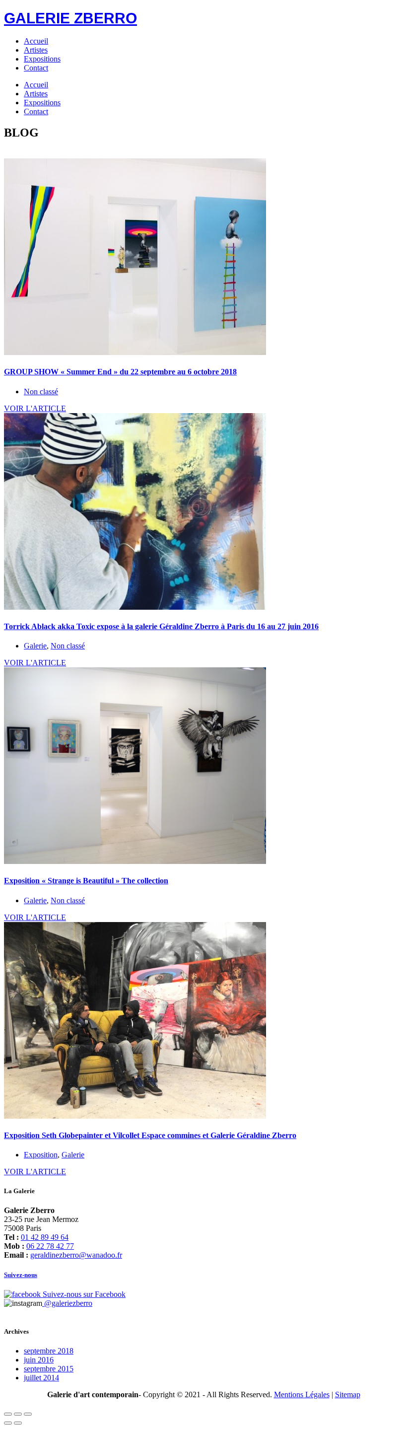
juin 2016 (39, 1360)
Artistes (36, 50)
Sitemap (347, 1394)
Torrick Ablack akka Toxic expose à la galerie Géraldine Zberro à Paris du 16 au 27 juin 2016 (161, 626)
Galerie (35, 646)
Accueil (36, 41)
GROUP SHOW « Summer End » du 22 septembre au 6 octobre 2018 (120, 371)
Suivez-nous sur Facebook (83, 1294)
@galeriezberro (67, 1303)
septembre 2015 (48, 1368)
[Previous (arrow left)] (8, 1423)
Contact (36, 68)
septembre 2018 (48, 1351)
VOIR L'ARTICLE (35, 408)
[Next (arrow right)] (18, 1423)
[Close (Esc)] (8, 1414)
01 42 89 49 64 (44, 1237)
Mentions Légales (302, 1394)
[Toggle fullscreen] (18, 1414)
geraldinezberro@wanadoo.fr (76, 1255)
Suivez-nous (20, 1275)
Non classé (41, 391)
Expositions (42, 59)
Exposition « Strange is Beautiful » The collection (86, 880)
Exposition (41, 1154)
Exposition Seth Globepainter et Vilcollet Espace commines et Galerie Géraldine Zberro (150, 1135)
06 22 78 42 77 (50, 1246)
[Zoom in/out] (28, 1414)
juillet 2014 (41, 1377)
